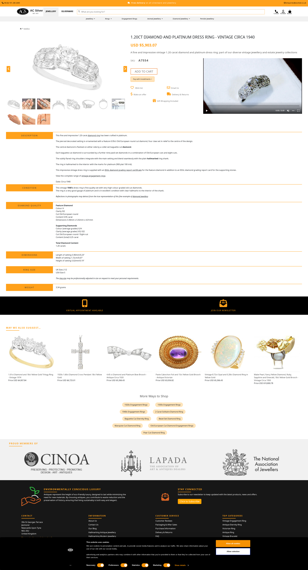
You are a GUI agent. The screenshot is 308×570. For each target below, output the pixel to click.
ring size (62, 278)
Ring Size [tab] (29, 269)
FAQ (157, 536)
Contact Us (93, 524)
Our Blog (92, 528)
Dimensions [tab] (29, 255)
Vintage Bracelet (229, 536)
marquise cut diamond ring (127, 425)
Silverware (67, 11)
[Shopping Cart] (290, 11)
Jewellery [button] (90, 19)
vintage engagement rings (93, 176)
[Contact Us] (276, 11)
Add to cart (144, 71)
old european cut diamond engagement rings (172, 425)
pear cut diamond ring (154, 432)
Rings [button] (107, 19)
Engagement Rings (129, 19)
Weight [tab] (29, 287)
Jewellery (51, 11)
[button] (79, 11)
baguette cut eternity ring (137, 418)
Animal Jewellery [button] (154, 19)
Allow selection (233, 551)
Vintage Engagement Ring (234, 520)
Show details (180, 565)
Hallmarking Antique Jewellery (102, 532)
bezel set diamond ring (169, 418)
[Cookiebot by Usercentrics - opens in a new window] (70, 565)
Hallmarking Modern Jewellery (102, 536)
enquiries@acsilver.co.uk (296, 3)
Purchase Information (165, 528)
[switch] (124, 565)
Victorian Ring (228, 528)
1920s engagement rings (136, 404)
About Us (92, 520)
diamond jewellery (140, 196)
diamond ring (94, 135)
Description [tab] (29, 135)
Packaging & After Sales (166, 524)
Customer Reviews (163, 520)
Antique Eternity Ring (232, 524)
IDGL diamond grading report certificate (123, 170)
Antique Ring (228, 532)
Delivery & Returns (163, 532)
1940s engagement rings (133, 411)
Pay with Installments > (142, 79)
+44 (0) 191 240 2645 (11, 3)
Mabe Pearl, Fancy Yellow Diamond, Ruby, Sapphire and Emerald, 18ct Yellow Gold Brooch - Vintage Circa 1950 (276, 377)
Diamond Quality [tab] (29, 205)
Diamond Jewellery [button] (181, 19)
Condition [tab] (29, 188)
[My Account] (283, 11)
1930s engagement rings (169, 404)
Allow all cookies (233, 543)
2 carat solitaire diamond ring (169, 411)
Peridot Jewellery (207, 19)
